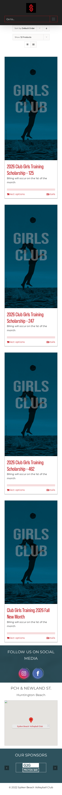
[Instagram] (24, 669)
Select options (16, 194)
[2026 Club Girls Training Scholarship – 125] (31, 108)
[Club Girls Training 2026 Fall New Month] (31, 552)
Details (50, 194)
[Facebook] (38, 669)
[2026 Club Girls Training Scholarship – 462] (31, 404)
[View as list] (33, 44)
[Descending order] (47, 28)
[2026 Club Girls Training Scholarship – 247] (31, 256)
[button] (31, 720)
